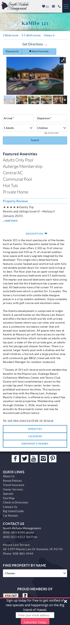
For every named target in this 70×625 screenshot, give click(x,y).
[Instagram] (43, 458)
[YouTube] (34, 458)
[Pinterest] (52, 458)
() (47, 6)
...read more (10, 220)
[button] (35, 611)
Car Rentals (10, 515)
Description (34, 233)
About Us (9, 476)
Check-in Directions (15, 502)
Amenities (35, 429)
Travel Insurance (13, 485)
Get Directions (32, 44)
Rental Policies (12, 480)
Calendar (35, 436)
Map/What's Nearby (35, 443)
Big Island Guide (13, 511)
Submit (35, 140)
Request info (12, 51)
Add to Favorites (39, 51)
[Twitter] (24, 458)
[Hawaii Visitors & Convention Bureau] (11, 597)
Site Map (8, 498)
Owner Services (13, 489)
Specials (8, 493)
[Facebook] (15, 458)
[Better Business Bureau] (28, 597)
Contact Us (10, 506)
